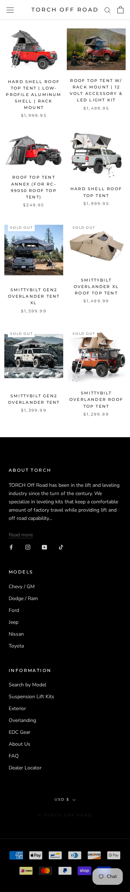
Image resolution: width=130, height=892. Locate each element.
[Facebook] (11, 547)
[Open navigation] (10, 10)
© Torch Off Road (65, 815)
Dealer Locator (25, 767)
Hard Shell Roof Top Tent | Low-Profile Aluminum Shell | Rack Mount (33, 94)
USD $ (62, 799)
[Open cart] (120, 9)
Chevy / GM (22, 586)
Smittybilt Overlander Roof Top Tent (96, 399)
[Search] (107, 10)
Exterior (17, 708)
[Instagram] (27, 547)
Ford (14, 610)
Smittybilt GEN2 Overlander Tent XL (34, 296)
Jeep (13, 622)
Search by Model (27, 684)
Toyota (16, 645)
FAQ (14, 756)
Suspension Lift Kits (31, 696)
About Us (19, 744)
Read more (21, 534)
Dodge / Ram (23, 598)
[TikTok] (61, 547)
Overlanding (22, 720)
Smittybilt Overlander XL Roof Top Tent (96, 287)
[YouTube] (44, 547)
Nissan (16, 634)
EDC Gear (19, 732)
